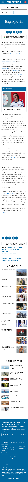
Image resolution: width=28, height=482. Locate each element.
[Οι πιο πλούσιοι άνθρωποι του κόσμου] (22, 281)
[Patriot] (5, 374)
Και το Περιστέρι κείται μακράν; (12, 109)
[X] (10, 32)
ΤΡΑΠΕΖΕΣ (18, 258)
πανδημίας (4, 68)
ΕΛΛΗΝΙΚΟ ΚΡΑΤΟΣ (13, 249)
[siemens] (5, 397)
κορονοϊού (13, 157)
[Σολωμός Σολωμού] (5, 409)
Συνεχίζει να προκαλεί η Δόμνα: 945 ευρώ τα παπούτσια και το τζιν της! (7, 296)
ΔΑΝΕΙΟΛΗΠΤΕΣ (18, 247)
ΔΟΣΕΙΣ (4, 249)
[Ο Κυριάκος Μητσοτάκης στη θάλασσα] (22, 349)
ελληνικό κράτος (15, 53)
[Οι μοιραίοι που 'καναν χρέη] (22, 340)
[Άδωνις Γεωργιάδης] (5, 379)
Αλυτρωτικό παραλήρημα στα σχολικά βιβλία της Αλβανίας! (7, 331)
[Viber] (14, 32)
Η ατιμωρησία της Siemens (17, 395)
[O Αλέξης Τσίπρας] (22, 306)
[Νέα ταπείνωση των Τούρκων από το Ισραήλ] (22, 272)
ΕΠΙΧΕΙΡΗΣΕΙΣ (6, 252)
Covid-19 (9, 247)
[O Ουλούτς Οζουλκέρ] (22, 323)
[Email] (20, 32)
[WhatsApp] (17, 32)
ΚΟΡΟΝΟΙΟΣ (6, 256)
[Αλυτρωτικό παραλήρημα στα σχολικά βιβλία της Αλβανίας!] (22, 332)
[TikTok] (23, 434)
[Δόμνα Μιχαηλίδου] (22, 298)
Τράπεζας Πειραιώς (9, 193)
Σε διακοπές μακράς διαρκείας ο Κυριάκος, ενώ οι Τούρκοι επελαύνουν (7, 347)
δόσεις (22, 119)
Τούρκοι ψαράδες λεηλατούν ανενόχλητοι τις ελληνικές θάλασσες (17, 367)
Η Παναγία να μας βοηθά (16, 401)
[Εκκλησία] (5, 403)
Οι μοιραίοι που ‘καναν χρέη (8, 337)
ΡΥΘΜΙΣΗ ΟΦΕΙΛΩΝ (17, 256)
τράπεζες (4, 212)
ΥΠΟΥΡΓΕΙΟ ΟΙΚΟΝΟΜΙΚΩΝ (10, 260)
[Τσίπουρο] (5, 385)
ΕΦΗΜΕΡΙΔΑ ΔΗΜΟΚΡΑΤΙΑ (9, 254)
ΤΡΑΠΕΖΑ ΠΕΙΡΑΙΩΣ (7, 258)
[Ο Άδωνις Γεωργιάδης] (22, 289)
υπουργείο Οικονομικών (8, 62)
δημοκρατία (15, 70)
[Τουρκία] (5, 391)
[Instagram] (21, 434)
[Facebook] (7, 32)
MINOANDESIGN (16, 478)
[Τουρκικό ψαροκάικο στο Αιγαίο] (5, 367)
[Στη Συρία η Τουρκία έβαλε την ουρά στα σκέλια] (22, 314)
